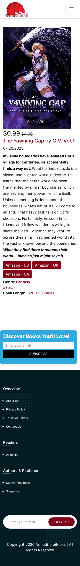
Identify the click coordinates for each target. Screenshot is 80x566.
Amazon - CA (17, 274)
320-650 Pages (40, 293)
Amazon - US (17, 265)
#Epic (8, 287)
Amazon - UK (46, 265)
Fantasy (23, 282)
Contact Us (13, 426)
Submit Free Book (18, 482)
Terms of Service (17, 418)
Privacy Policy (15, 409)
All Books (12, 454)
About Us (12, 401)
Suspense (12, 491)
